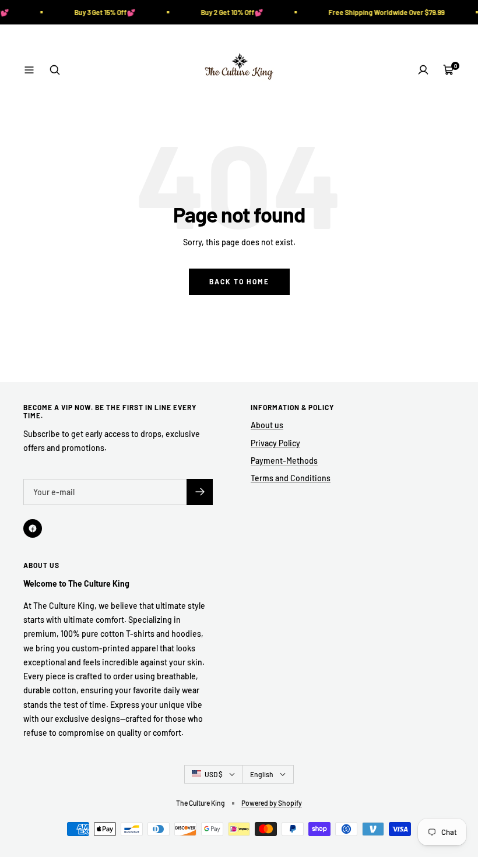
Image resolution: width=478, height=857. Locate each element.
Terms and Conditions (291, 478)
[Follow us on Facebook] (32, 528)
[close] (212, 790)
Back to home (239, 281)
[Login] (423, 70)
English (261, 774)
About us (267, 425)
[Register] (200, 492)
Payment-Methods (284, 460)
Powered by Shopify (271, 803)
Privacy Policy (275, 443)
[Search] (55, 70)
